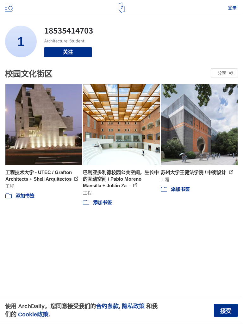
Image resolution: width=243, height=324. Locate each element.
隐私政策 (133, 306)
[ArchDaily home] (122, 8)
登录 (232, 7)
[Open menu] (8, 7)
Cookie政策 (33, 314)
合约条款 (107, 306)
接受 (226, 311)
